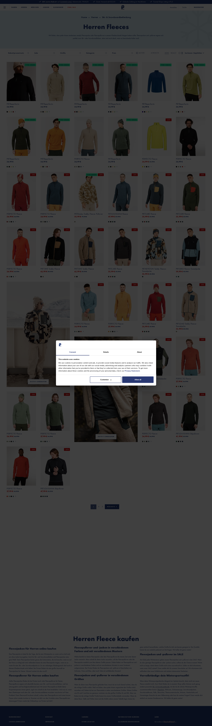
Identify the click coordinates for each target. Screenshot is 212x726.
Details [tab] (106, 352)
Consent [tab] (72, 352)
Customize (104, 380)
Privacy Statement (132, 371)
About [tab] (139, 352)
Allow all (138, 380)
